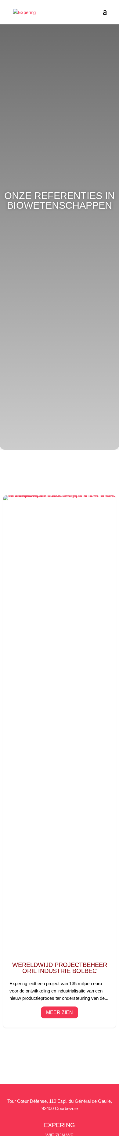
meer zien (59, 1012)
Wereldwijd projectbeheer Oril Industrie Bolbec (59, 761)
